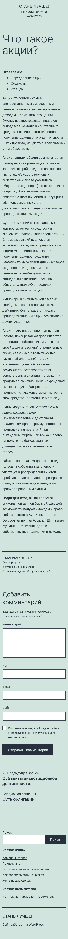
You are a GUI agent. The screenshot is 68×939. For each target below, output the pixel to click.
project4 (16, 562)
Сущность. (19, 83)
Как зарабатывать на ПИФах (23, 874)
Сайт (5, 707)
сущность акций (40, 571)
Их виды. (18, 88)
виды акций (22, 571)
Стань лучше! (34, 6)
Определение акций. (26, 77)
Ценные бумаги (25, 567)
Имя (6, 665)
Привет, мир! (11, 863)
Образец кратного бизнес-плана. (26, 869)
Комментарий (11, 624)
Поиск (7, 832)
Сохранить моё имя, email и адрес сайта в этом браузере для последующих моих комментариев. (34, 732)
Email (7, 686)
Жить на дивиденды (17, 880)
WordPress (36, 924)
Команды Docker (14, 858)
